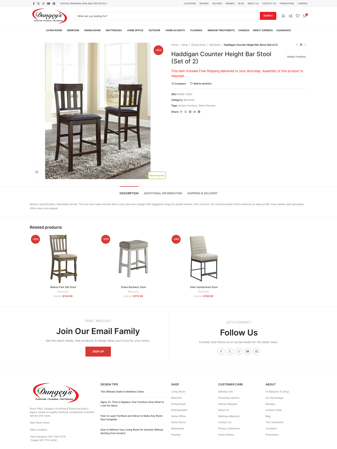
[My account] (283, 15)
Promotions (272, 434)
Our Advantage (274, 397)
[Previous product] (297, 45)
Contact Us (224, 422)
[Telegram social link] (199, 111)
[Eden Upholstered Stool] (203, 259)
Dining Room (198, 44)
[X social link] (38, 3)
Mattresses (177, 428)
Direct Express (206, 105)
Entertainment (179, 409)
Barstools (215, 44)
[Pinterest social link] (53, 3)
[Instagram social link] (43, 3)
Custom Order (274, 409)
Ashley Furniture (296, 56)
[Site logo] (50, 15)
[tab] (129, 191)
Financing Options (228, 397)
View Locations (38, 429)
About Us (223, 409)
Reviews (270, 403)
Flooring (175, 434)
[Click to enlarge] (36, 172)
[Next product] (305, 45)
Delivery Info (225, 391)
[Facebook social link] (34, 3)
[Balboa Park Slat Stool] (63, 259)
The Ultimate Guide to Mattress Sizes (122, 391)
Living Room (178, 391)
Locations (271, 428)
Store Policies (226, 434)
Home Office (178, 416)
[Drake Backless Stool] (133, 259)
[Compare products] (290, 15)
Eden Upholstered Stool (203, 287)
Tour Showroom (275, 422)
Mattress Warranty (229, 416)
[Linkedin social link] (194, 111)
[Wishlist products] (297, 15)
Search (268, 15)
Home (174, 44)
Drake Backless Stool (133, 287)
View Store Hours (40, 422)
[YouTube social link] (48, 3)
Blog (268, 416)
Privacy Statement (229, 428)
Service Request (227, 403)
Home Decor (178, 422)
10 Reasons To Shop (277, 391)
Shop (185, 44)
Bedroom (176, 397)
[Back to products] (301, 45)
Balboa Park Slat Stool (63, 287)
